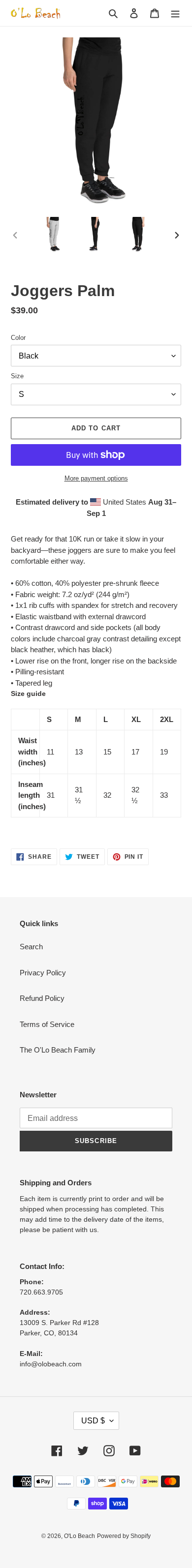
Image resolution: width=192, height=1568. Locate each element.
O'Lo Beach (79, 1536)
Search (31, 946)
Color (18, 337)
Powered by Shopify (124, 1536)
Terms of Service (47, 1024)
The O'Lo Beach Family (58, 1050)
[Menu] (175, 13)
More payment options (96, 478)
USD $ (93, 1421)
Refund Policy (42, 998)
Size (17, 376)
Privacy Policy (43, 972)
